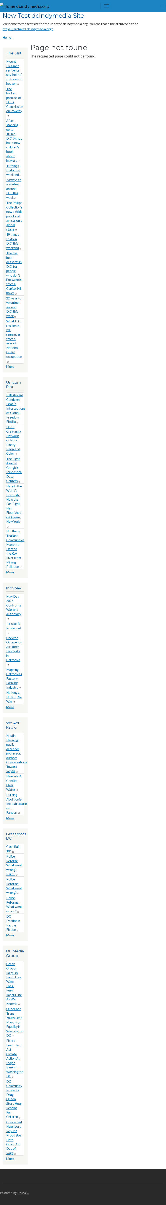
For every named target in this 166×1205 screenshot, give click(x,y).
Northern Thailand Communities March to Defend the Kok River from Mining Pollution (15, 548)
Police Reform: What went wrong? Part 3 (14, 865)
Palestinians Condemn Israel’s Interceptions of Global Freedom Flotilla (16, 408)
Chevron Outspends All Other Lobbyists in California (14, 649)
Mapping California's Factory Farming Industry (14, 678)
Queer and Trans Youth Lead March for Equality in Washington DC (14, 1022)
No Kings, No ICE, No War (14, 697)
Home (7, 37)
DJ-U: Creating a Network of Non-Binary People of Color (13, 440)
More (10, 366)
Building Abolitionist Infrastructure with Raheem (16, 803)
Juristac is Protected (13, 626)
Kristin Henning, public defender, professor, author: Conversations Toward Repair (16, 753)
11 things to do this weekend (13, 170)
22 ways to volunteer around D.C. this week (13, 307)
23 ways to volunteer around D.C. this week (13, 188)
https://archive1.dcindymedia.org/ (28, 29)
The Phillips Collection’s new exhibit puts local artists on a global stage (14, 216)
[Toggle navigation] (106, 6)
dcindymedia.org (32, 6)
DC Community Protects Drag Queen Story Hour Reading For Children (14, 1099)
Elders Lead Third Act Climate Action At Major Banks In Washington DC (14, 1058)
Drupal (22, 1193)
